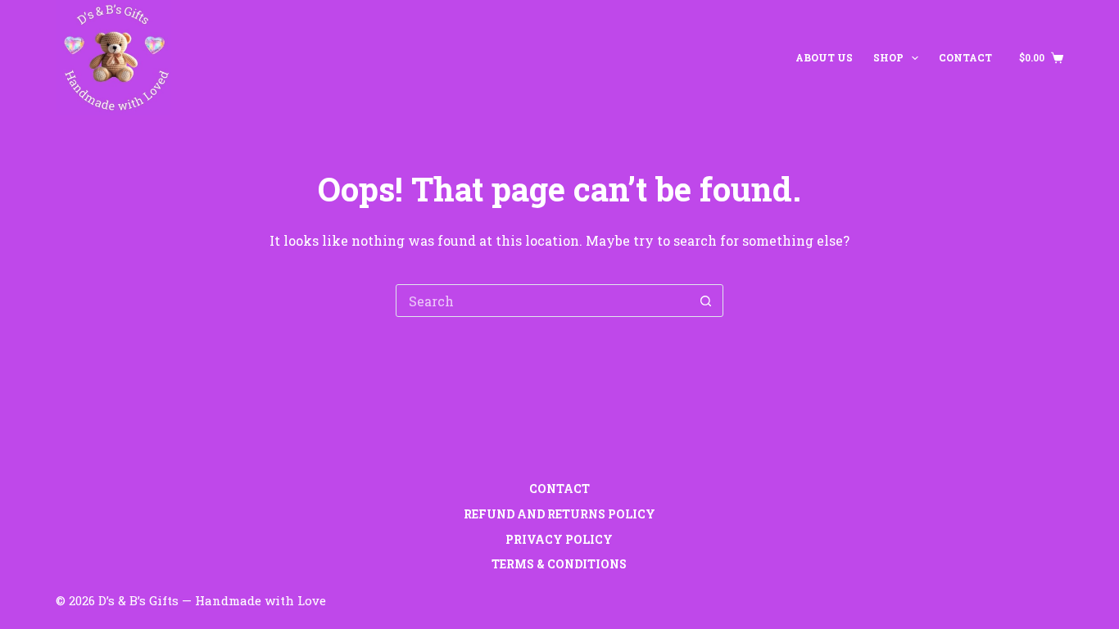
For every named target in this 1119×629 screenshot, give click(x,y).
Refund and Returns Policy (559, 514)
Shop (888, 57)
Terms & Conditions (559, 564)
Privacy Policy (559, 539)
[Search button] (706, 300)
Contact (965, 57)
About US (824, 57)
